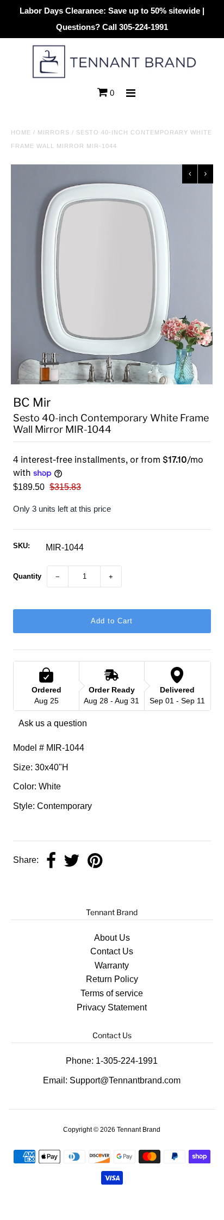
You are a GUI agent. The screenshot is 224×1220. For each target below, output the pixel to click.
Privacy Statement (112, 1007)
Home (21, 132)
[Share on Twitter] (72, 860)
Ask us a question (52, 723)
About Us (112, 937)
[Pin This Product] (95, 860)
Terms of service (111, 993)
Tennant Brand (138, 1129)
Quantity (27, 576)
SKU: (21, 546)
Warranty (112, 965)
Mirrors (54, 132)
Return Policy (112, 979)
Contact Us (111, 951)
